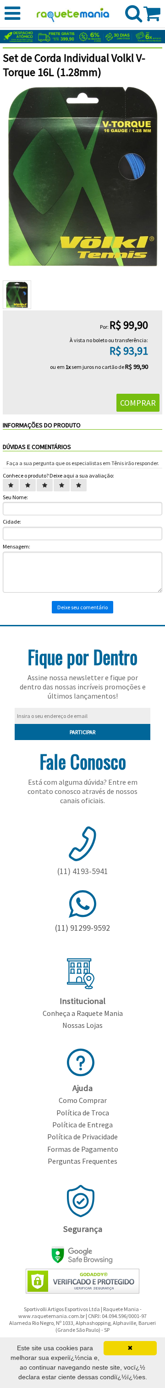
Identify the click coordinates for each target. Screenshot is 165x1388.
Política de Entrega (82, 1124)
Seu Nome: (15, 497)
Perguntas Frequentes (82, 1161)
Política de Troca (82, 1112)
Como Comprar (83, 1100)
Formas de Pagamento (82, 1149)
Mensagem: (16, 546)
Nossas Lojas (82, 1025)
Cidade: (12, 521)
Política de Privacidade (82, 1136)
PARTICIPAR (82, 732)
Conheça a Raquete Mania (83, 1013)
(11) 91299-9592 (82, 927)
